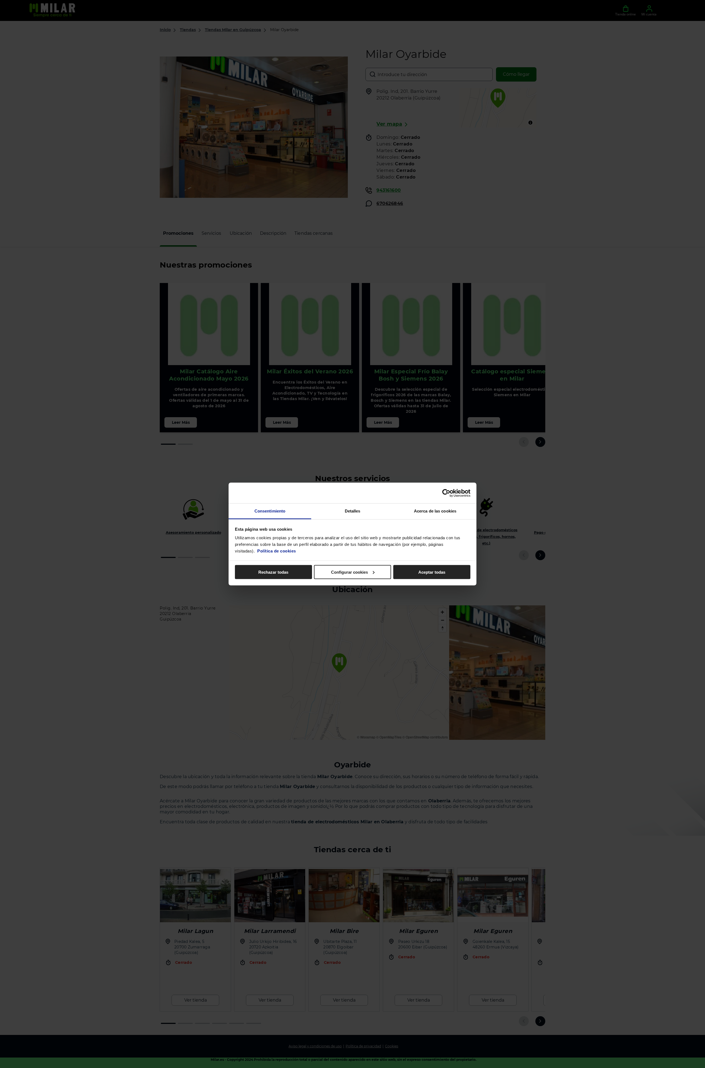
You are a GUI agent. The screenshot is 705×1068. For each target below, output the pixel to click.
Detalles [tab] (352, 511)
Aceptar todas (431, 572)
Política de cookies (276, 551)
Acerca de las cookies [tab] (435, 511)
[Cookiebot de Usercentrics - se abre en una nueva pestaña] (446, 493)
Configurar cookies (349, 572)
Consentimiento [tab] (269, 511)
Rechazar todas (273, 572)
